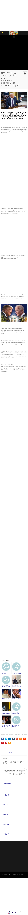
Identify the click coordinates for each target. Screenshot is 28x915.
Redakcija (3, 734)
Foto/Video (8, 734)
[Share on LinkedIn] (9, 739)
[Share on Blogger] (20, 739)
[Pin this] (6, 743)
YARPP (8, 729)
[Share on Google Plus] (17, 739)
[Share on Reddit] (24, 739)
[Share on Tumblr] (13, 739)
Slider (12, 734)
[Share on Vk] (2, 743)
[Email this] (9, 743)
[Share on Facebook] (2, 739)
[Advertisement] (14, 15)
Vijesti (15, 734)
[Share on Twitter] (6, 739)
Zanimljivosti (18, 734)
